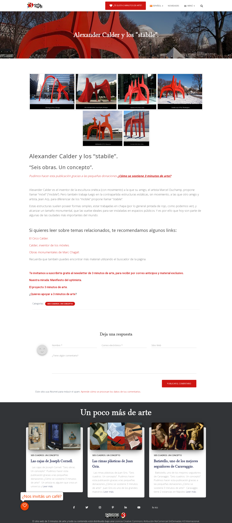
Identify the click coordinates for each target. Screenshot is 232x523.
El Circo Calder (38, 238)
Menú (190, 5)
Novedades (173, 5)
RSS (156, 507)
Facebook (74, 507)
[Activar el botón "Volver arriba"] (226, 517)
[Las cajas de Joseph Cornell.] (54, 435)
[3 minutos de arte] (35, 6)
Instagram (100, 507)
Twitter (87, 507)
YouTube (139, 507)
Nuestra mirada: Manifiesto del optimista (55, 280)
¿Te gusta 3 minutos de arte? (127, 5)
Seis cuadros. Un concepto (60, 304)
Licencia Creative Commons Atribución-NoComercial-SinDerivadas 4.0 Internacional (157, 521)
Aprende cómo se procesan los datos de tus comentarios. (111, 391)
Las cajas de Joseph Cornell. (52, 461)
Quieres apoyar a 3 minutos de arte (53, 294)
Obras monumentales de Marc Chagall (54, 252)
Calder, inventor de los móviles (49, 245)
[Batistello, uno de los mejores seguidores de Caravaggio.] (178, 435)
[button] (162, 5)
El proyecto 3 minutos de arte (48, 287)
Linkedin (125, 507)
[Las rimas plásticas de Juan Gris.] (116, 435)
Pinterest (112, 507)
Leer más (48, 486)
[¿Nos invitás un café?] (25, 506)
